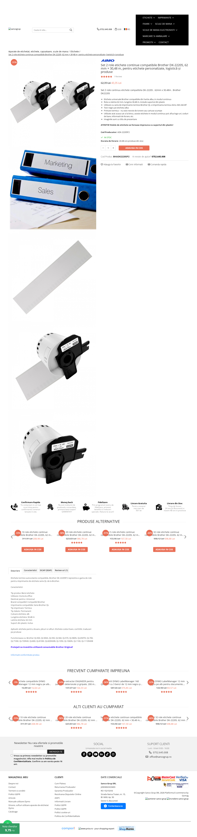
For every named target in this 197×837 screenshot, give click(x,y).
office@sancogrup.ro (160, 756)
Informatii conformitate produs (25, 654)
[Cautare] (71, 30)
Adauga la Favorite (112, 164)
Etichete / (75, 51)
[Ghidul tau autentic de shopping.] (68, 828)
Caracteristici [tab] (30, 570)
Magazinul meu (18, 777)
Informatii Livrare (62, 801)
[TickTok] (107, 754)
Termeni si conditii (16, 790)
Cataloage (13, 811)
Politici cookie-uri (62, 812)
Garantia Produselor (64, 790)
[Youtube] (95, 754)
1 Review (118, 76)
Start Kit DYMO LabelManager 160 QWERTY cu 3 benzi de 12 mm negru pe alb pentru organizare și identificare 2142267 (121, 683)
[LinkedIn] (101, 754)
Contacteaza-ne (115, 806)
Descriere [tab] (15, 570)
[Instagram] (113, 754)
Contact (164, 42)
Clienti (59, 777)
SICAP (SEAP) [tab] (46, 570)
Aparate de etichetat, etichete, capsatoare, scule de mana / (39, 51)
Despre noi (13, 783)
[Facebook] (84, 754)
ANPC (57, 798)
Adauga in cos (134, 147)
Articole (11, 798)
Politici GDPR (14, 794)
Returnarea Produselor (65, 787)
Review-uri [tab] (61, 570)
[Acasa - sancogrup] (18, 30)
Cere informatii (135, 164)
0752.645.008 (160, 752)
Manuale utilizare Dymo (19, 801)
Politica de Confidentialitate (67, 816)
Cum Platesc (60, 783)
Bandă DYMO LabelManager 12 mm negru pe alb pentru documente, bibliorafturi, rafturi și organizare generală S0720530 (166, 683)
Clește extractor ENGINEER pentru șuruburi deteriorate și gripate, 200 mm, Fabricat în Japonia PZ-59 (76, 683)
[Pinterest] (89, 754)
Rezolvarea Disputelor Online (68, 794)
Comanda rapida (158, 164)
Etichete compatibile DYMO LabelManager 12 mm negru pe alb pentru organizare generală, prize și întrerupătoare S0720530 (31, 683)
